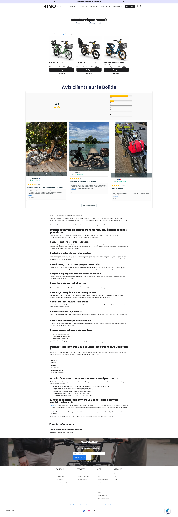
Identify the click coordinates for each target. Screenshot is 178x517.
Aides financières (81, 482)
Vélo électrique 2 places (74, 504)
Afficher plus (31, 195)
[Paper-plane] (94, 511)
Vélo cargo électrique (60, 34)
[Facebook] (84, 511)
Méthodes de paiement (103, 479)
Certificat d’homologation (103, 498)
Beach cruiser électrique (102, 504)
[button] (54, 2)
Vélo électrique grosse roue (91, 504)
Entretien (100, 482)
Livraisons (100, 489)
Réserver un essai (105, 6)
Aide (99, 469)
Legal (115, 479)
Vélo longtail (82, 504)
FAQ (99, 476)
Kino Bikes (52, 405)
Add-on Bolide (60, 479)
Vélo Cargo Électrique (61, 485)
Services (82, 6)
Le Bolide (59, 473)
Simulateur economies (82, 479)
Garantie (100, 485)
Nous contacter (117, 6)
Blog (115, 476)
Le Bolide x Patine (60, 476)
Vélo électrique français (112, 504)
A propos (92, 6)
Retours (99, 492)
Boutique (72, 6)
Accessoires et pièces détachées (62, 482)
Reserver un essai (81, 473)
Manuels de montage (102, 495)
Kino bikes (51, 34)
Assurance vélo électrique (83, 476)
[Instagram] (89, 511)
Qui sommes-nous (118, 473)
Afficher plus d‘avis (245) (89, 205)
